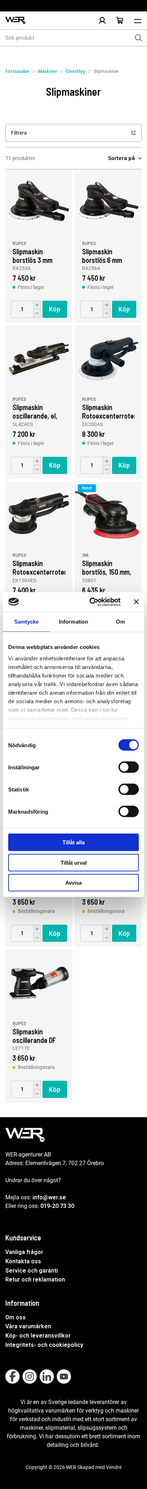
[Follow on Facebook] (12, 1376)
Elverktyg (75, 71)
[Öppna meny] (138, 20)
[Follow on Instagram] (29, 1376)
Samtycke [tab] (26, 622)
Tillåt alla (73, 842)
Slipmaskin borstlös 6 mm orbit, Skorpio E (103, 255)
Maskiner (47, 71)
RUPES (19, 243)
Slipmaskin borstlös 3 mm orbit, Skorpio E (34, 255)
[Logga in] (102, 20)
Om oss (15, 1317)
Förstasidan (17, 71)
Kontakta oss (23, 1261)
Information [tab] (73, 622)
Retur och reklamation (35, 1279)
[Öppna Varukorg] (120, 20)
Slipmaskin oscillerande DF (34, 1035)
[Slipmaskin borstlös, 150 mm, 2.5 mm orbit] (108, 515)
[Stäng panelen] (136, 601)
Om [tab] (120, 622)
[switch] (128, 767)
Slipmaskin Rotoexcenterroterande (108, 411)
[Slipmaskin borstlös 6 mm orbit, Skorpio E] (108, 202)
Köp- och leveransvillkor (38, 1335)
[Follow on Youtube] (64, 1376)
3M (85, 555)
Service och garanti (31, 1270)
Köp (54, 309)
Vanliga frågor (24, 1252)
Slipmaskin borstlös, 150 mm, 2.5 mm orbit (106, 567)
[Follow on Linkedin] (47, 1376)
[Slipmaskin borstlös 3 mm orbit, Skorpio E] (38, 202)
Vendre (114, 1467)
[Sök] (138, 38)
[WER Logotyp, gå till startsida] (15, 20)
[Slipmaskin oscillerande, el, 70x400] (38, 359)
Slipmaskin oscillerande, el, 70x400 (34, 411)
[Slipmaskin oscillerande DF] (38, 982)
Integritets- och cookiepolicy (44, 1344)
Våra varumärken (28, 1326)
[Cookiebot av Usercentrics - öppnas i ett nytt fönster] (91, 601)
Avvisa (73, 883)
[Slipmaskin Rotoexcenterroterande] (108, 359)
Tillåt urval (74, 862)
